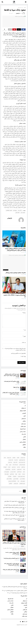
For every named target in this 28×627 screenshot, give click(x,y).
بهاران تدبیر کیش (22, 464)
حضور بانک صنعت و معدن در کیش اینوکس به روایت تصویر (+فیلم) (11, 393)
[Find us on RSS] (20, 621)
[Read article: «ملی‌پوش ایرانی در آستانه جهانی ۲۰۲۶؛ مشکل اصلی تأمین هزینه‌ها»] (23, 565)
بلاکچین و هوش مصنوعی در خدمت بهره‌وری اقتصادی (12, 553)
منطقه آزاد (9, 476)
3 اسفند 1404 (16, 560)
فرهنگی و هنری (23, 442)
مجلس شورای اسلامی (21, 476)
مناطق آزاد (14, 476)
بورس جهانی (23, 426)
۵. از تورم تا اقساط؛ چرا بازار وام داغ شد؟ (11, 558)
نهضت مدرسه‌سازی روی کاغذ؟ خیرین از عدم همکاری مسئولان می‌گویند (14, 519)
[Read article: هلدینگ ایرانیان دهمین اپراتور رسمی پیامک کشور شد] (23, 571)
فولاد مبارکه (6, 474)
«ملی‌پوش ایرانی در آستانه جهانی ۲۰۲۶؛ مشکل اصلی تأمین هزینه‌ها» (14, 502)
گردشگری (10, 483)
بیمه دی (18, 467)
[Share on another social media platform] (10, 29)
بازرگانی (24, 421)
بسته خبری (10, 462)
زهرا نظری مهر (8, 469)
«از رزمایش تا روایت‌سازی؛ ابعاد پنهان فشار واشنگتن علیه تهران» (14, 543)
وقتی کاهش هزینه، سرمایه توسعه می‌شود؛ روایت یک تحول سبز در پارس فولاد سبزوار (14, 512)
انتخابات (14, 457)
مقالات (24, 447)
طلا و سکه (24, 434)
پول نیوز (11, 39)
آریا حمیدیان (23, 457)
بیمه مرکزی (13, 467)
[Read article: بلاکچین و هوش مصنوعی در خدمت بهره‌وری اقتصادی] (23, 554)
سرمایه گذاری (19, 471)
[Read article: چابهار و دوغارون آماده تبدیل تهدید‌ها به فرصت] (23, 383)
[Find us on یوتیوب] (22, 621)
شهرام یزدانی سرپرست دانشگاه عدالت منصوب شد (14, 296)
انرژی (25, 416)
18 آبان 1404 (23, 274)
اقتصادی (24, 413)
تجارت (9, 467)
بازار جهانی (24, 418)
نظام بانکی (17, 212)
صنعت (20, 474)
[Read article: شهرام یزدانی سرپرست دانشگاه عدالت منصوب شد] (14, 285)
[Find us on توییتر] (24, 621)
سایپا (24, 471)
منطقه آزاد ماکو (9, 478)
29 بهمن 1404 (16, 566)
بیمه (6, 464)
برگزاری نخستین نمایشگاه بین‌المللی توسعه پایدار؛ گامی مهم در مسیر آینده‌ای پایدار (15, 249)
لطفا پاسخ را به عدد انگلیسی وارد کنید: (18, 353)
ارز (25, 405)
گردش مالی (23, 212)
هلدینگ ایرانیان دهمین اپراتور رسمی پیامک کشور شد (14, 505)
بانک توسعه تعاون (22, 460)
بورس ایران (23, 423)
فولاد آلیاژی (12, 474)
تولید (24, 469)
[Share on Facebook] (23, 29)
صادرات (23, 474)
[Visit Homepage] (14, 2)
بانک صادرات (11, 460)
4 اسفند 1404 (16, 555)
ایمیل (24, 336)
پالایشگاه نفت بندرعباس (12, 481)
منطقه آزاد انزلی (15, 478)
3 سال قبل (16, 378)
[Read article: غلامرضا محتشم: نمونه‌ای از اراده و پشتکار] (14, 262)
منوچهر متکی (23, 481)
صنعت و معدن (23, 431)
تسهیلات (5, 467)
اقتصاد (18, 457)
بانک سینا (19, 210)
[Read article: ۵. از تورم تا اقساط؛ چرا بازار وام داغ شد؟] (23, 560)
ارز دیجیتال (23, 408)
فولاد (16, 474)
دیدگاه (24, 313)
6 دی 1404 (16, 572)
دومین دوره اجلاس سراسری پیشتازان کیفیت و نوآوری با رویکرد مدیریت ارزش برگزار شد (11, 375)
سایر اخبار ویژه (20, 7)
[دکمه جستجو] (2, 2)
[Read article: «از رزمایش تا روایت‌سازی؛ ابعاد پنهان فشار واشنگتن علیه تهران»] (14, 535)
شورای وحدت (6, 471)
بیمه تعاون (23, 467)
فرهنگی (24, 439)
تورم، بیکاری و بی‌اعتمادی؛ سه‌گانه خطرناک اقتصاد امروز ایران (13, 508)
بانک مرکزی (15, 462)
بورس (10, 464)
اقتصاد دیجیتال (23, 410)
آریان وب (18, 624)
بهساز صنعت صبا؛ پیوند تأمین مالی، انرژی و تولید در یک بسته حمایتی (13, 515)
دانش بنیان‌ (13, 469)
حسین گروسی (19, 469)
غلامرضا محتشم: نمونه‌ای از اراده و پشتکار (16, 273)
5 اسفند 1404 (18, 546)
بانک (5, 457)
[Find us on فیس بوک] (26, 621)
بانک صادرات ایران (22, 462)
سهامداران (15, 210)
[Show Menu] (25, 2)
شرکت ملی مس (13, 471)
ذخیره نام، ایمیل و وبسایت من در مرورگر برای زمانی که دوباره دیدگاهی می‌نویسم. (15, 349)
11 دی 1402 (11, 13)
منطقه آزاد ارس (22, 478)
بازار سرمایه (9, 457)
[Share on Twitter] (19, 29)
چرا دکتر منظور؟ (16, 387)
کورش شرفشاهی (9, 210)
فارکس (24, 437)
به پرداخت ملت (15, 464)
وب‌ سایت (24, 342)
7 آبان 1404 (23, 298)
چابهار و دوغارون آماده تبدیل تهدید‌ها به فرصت (11, 382)
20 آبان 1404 (23, 252)
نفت (18, 481)
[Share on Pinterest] (14, 29)
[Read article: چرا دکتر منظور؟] (23, 389)
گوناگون (24, 444)
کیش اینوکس (16, 483)
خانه (25, 7)
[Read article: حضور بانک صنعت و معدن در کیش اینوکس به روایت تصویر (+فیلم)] (23, 394)
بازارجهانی (18, 13)
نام (25, 330)
